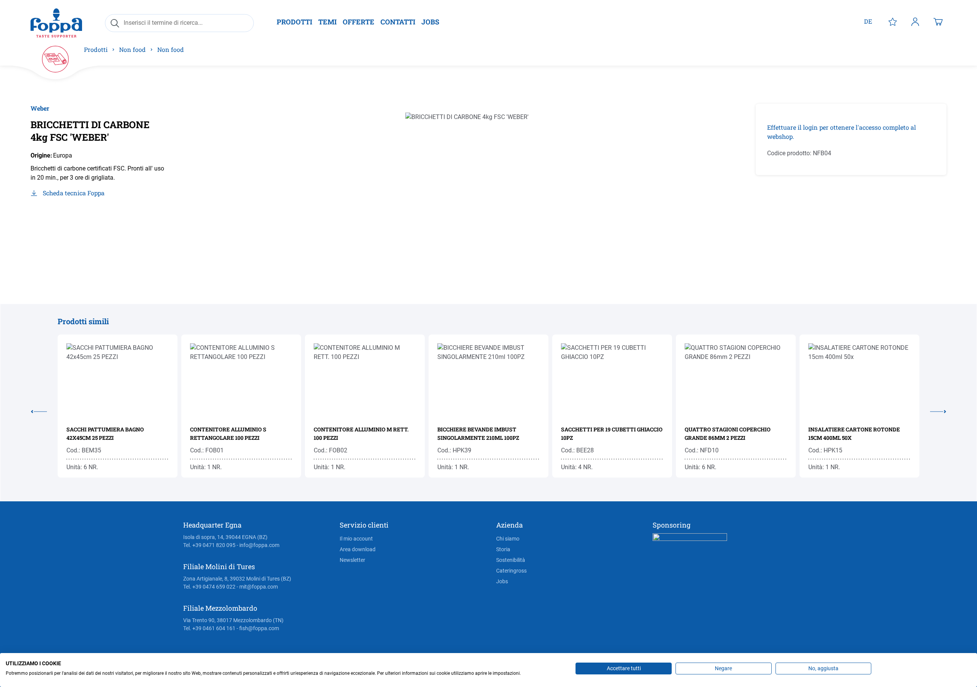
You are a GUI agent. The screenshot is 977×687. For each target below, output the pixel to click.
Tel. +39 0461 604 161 (209, 628)
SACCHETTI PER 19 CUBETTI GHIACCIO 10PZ (612, 433)
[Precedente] (44, 410)
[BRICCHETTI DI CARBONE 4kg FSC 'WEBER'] (478, 186)
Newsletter (352, 560)
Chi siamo (507, 539)
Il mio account (356, 539)
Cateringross (511, 571)
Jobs (502, 581)
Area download (358, 549)
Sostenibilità (510, 560)
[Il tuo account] (915, 21)
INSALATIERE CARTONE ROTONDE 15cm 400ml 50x (854, 433)
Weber (40, 108)
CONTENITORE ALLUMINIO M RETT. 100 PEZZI (361, 433)
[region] (479, 186)
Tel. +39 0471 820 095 (209, 545)
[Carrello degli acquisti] (938, 21)
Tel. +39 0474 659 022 (209, 587)
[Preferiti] (893, 21)
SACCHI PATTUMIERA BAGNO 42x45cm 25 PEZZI (105, 433)
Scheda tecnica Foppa (74, 193)
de (868, 21)
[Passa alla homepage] (56, 22)
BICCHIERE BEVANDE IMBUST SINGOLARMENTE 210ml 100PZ (478, 433)
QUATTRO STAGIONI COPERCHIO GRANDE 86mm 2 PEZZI (728, 433)
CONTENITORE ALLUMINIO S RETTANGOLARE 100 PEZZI (228, 433)
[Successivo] (932, 410)
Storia (503, 549)
